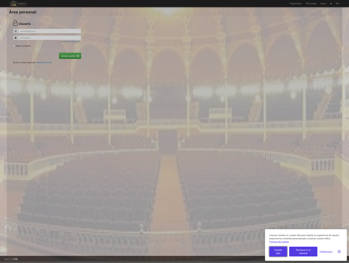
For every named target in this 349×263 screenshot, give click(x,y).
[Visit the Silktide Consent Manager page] (339, 251)
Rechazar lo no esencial (303, 251)
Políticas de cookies (279, 241)
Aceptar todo (278, 251)
